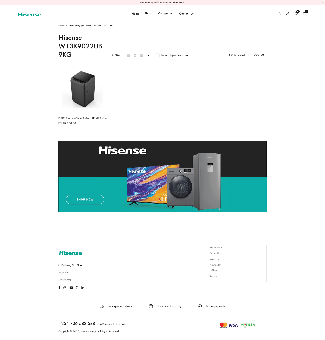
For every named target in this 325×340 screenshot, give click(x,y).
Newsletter (215, 265)
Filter (117, 55)
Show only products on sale (174, 55)
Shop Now (178, 2)
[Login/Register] (287, 13)
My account (216, 247)
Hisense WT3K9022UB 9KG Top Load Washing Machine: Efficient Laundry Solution (82, 118)
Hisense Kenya (88, 331)
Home (61, 25)
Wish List (214, 259)
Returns (213, 276)
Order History (217, 253)
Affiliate (214, 270)
